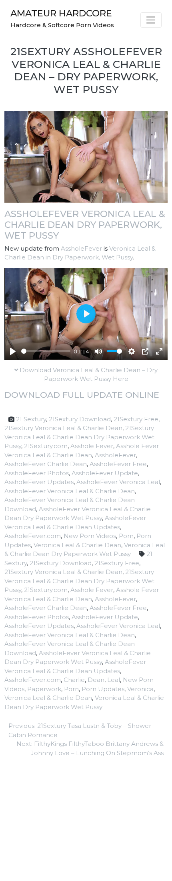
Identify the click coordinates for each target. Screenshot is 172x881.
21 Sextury (31, 419)
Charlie (74, 680)
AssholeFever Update (105, 473)
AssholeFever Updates (39, 482)
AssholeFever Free (118, 464)
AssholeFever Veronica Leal (118, 482)
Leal (113, 680)
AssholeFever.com (32, 536)
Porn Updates (103, 689)
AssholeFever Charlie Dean (45, 464)
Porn (126, 536)
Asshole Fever (91, 446)
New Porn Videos (90, 536)
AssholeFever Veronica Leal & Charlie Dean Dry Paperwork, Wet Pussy (84, 224)
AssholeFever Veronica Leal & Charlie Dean (69, 491)
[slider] (45, 351)
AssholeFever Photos (36, 473)
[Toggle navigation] (151, 20)
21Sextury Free (136, 419)
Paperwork (44, 689)
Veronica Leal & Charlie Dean (77, 545)
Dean (96, 680)
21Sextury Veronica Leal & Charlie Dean (63, 428)
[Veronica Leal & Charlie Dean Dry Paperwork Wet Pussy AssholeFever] (86, 156)
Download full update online (81, 395)
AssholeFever (81, 248)
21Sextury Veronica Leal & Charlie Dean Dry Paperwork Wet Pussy (79, 437)
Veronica (140, 689)
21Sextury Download (80, 419)
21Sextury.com (46, 446)
